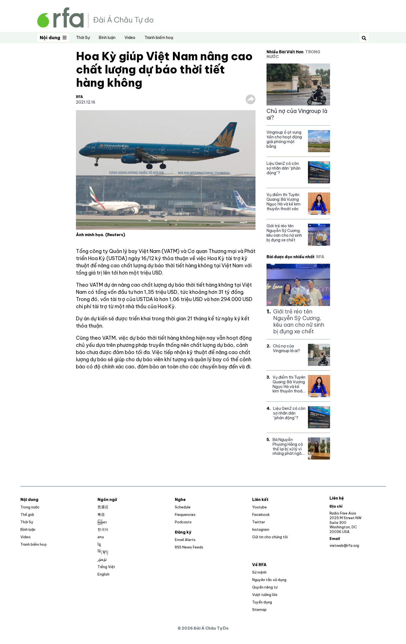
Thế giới (27, 514)
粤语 (101, 514)
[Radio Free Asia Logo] (95, 17)
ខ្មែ (99, 544)
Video (130, 37)
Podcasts (183, 522)
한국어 (102, 529)
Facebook (261, 514)
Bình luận (107, 37)
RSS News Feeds (189, 547)
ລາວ (100, 537)
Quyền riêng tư (264, 587)
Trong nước (29, 507)
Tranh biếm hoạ (158, 37)
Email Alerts (185, 539)
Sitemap (259, 609)
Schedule (183, 507)
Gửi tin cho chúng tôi (270, 537)
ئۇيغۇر (102, 559)
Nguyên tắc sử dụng (269, 579)
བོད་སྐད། (102, 552)
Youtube (259, 507)
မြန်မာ (102, 522)
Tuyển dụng (262, 602)
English (103, 574)
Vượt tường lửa (264, 594)
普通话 (102, 507)
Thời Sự (83, 37)
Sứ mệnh (259, 572)
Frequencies (185, 514)
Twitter (258, 522)
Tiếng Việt (106, 566)
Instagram (260, 529)
